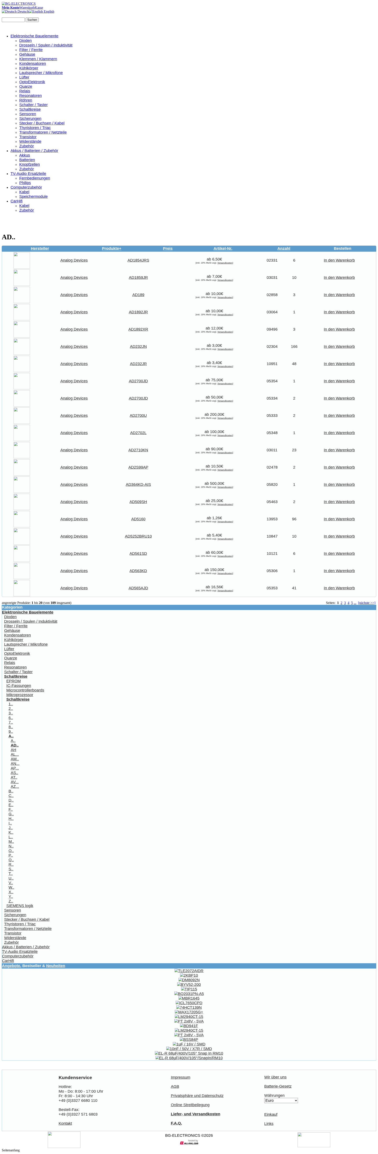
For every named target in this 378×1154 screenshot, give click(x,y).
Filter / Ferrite (31, 50)
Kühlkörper (28, 68)
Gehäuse (27, 54)
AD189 (138, 295)
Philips (25, 183)
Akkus (24, 155)
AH (13, 750)
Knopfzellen (29, 164)
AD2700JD (138, 381)
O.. (11, 851)
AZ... (15, 786)
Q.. (11, 860)
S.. (11, 869)
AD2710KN (138, 450)
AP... (15, 768)
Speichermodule (33, 196)
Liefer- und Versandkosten (195, 1114)
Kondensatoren (32, 63)
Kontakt (65, 1123)
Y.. (11, 896)
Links (268, 1123)
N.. (11, 846)
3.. (11, 713)
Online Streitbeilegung (190, 1105)
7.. (11, 722)
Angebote (11, 966)
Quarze (25, 86)
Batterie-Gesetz (278, 1086)
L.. (11, 837)
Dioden (25, 40)
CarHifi (16, 201)
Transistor (28, 137)
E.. (11, 805)
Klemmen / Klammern (38, 59)
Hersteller (40, 248)
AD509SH (138, 502)
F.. (11, 809)
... (355, 603)
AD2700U (138, 415)
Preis (168, 248)
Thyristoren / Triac (35, 128)
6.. (11, 718)
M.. (11, 841)
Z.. (11, 901)
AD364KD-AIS (138, 484)
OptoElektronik (32, 82)
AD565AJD (138, 588)
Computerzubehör (26, 187)
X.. (11, 892)
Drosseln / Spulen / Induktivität (45, 45)
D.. (11, 800)
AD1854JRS (138, 260)
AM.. (15, 759)
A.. (13, 740)
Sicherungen (30, 118)
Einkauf (270, 1114)
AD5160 (138, 519)
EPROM (13, 681)
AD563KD (138, 571)
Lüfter (24, 77)
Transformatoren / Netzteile (43, 132)
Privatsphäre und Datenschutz (197, 1096)
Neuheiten (55, 966)
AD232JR (138, 364)
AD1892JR (138, 312)
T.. (11, 873)
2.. (11, 708)
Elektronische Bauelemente (34, 36)
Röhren (25, 100)
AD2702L (138, 433)
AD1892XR (138, 329)
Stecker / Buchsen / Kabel (42, 123)
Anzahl (283, 248)
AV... (15, 782)
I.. (10, 823)
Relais (24, 91)
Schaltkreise (30, 109)
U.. (11, 878)
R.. (11, 864)
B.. (11, 791)
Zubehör (26, 146)
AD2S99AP (138, 467)
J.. (11, 828)
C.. (11, 795)
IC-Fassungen (18, 685)
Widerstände (30, 141)
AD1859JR (138, 277)
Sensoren (27, 114)
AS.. (14, 773)
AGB (175, 1086)
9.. (11, 731)
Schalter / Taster (33, 105)
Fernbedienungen (34, 178)
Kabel (24, 192)
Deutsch (23, 11)
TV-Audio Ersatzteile (28, 173)
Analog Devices (74, 260)
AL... (15, 754)
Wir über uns (275, 1077)
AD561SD (138, 553)
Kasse (39, 7)
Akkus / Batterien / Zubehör (34, 150)
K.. (11, 832)
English (48, 11)
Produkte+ (111, 248)
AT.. (14, 777)
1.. (11, 704)
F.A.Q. (176, 1123)
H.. (11, 818)
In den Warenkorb (339, 260)
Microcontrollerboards (25, 690)
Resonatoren (30, 95)
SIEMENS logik (19, 906)
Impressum (180, 1077)
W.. (11, 887)
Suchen (32, 19)
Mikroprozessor (19, 695)
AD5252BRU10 (138, 536)
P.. (11, 855)
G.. (11, 814)
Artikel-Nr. (223, 248)
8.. (11, 727)
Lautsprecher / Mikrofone (41, 73)
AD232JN (138, 346)
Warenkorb (27, 7)
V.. (11, 883)
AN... (15, 763)
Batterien (27, 160)
